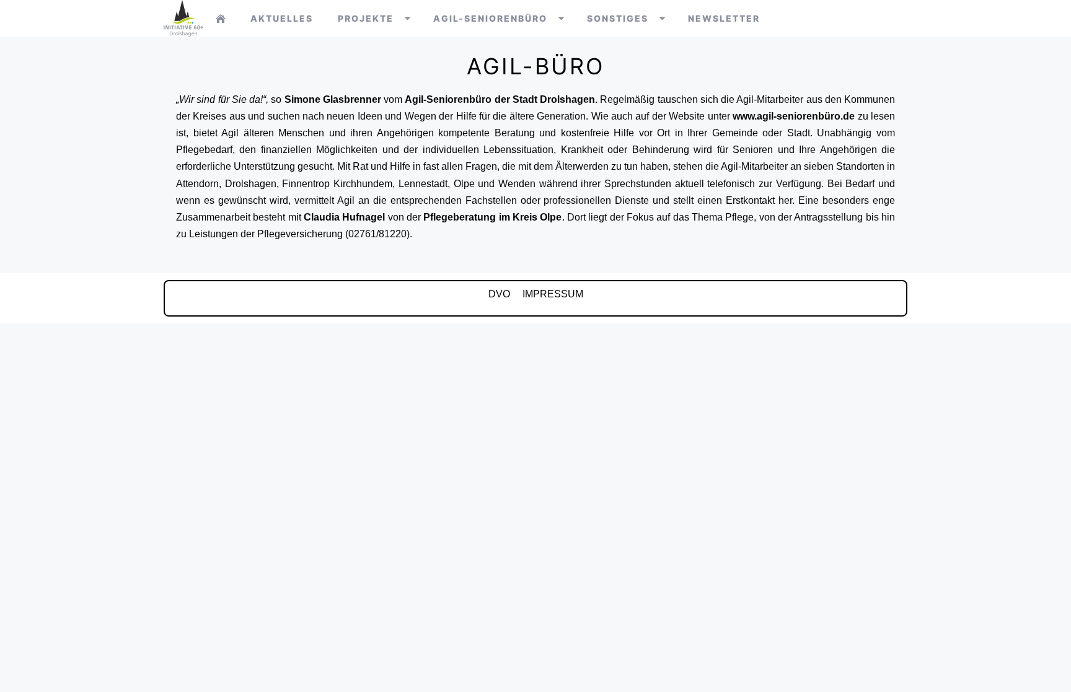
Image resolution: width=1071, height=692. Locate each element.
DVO (499, 294)
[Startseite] (220, 18)
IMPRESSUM (552, 294)
